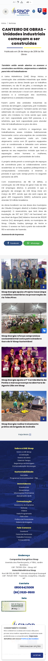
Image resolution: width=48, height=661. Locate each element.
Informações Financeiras (24, 493)
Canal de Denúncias (24, 534)
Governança (24, 490)
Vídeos (24, 511)
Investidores (24, 487)
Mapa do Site (21, 2)
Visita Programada (24, 513)
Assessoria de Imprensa (24, 505)
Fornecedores (24, 540)
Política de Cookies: (30, 639)
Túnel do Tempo (24, 460)
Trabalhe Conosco (24, 537)
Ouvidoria (24, 531)
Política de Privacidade (24, 519)
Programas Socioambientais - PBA (24, 478)
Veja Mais (24, 434)
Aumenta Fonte (14, 2)
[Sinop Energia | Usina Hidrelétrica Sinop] (20, 11)
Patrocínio (24, 516)
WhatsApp (35, 243)
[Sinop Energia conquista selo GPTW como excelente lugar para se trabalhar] (44, 11)
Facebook (14, 243)
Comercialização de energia (24, 466)
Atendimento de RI (24, 496)
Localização (24, 455)
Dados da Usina (24, 457)
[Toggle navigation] (5, 12)
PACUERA (24, 475)
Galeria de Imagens (24, 522)
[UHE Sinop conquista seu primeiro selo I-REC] (39, 11)
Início (3, 23)
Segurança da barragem (24, 463)
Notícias (12, 23)
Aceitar (37, 655)
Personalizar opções (30, 646)
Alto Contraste (18, 2)
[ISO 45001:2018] (34, 11)
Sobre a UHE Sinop (24, 452)
